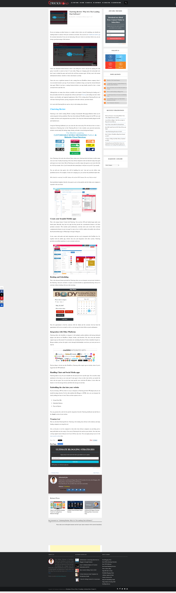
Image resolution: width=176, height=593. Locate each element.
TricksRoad (67, 486)
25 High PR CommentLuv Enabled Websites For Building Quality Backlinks (116, 84)
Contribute (98, 2)
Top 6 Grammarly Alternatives (113, 102)
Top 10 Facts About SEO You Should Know (114, 124)
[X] (1, 294)
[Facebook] (73, 489)
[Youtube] (84, 489)
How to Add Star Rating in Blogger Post (115, 91)
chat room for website (55, 436)
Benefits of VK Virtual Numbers (113, 80)
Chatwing (84, 94)
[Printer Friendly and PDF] (95, 441)
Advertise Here (117, 2)
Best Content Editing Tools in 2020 (88, 570)
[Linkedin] (80, 489)
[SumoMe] (1, 305)
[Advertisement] (75, 548)
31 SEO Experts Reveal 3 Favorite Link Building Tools (116, 95)
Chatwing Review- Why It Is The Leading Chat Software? (84, 12)
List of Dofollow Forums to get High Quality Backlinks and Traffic (116, 99)
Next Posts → (96, 473)
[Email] (1, 301)
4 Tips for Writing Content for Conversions (90, 579)
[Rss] (69, 489)
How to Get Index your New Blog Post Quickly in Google (117, 88)
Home (82, 2)
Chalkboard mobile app (94, 34)
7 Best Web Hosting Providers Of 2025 (113, 131)
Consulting (107, 2)
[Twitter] (77, 489)
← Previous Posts (54, 473)
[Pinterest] (1, 298)
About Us (89, 2)
